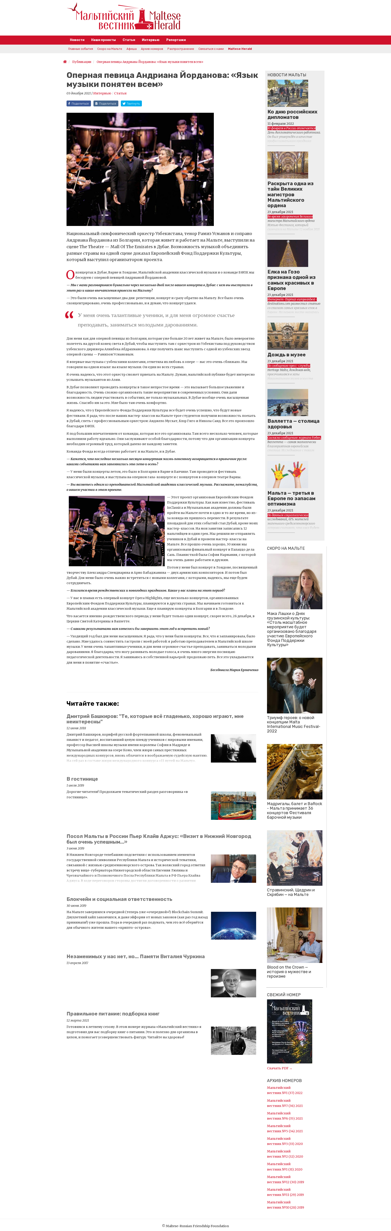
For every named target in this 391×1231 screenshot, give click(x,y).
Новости (77, 40)
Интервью (151, 40)
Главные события (80, 48)
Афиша (131, 48)
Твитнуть (133, 103)
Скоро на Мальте (109, 48)
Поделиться (80, 103)
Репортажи (176, 40)
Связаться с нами (211, 48)
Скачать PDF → (279, 1068)
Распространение (180, 48)
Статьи (129, 40)
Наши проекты (103, 40)
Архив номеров (152, 48)
